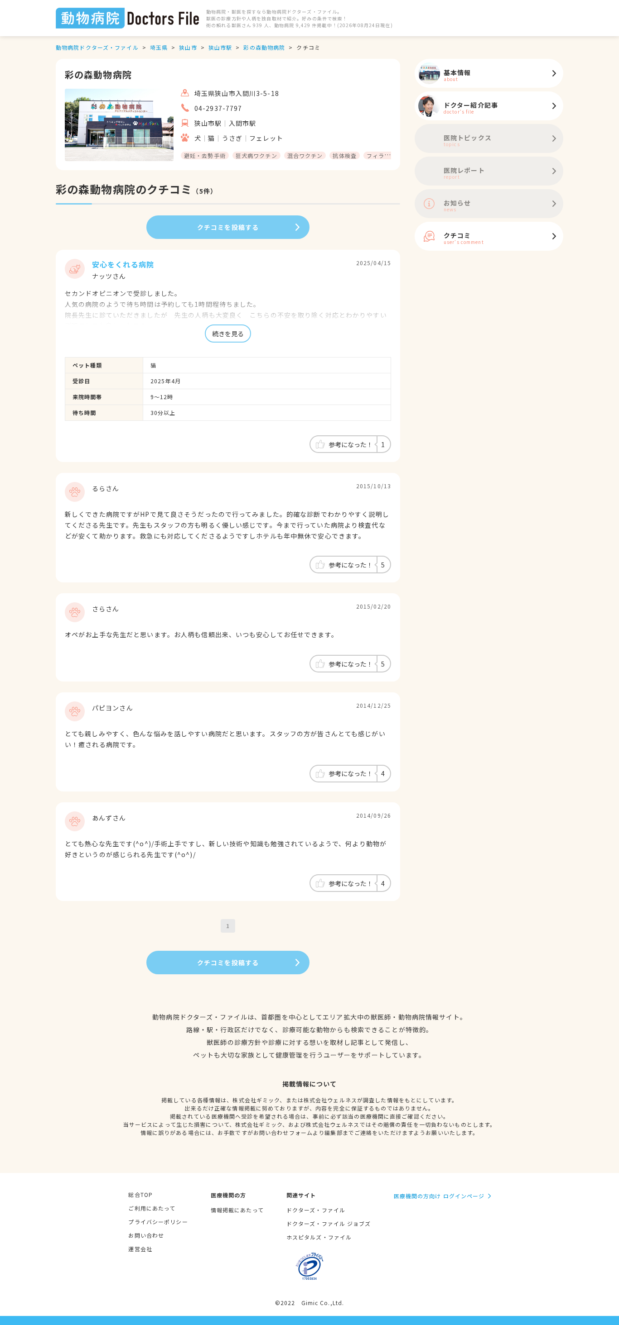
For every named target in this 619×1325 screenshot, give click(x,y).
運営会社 (140, 1249)
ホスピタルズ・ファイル (319, 1237)
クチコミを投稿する (228, 227)
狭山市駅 (220, 47)
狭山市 (188, 47)
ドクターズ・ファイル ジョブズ (328, 1223)
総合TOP (140, 1194)
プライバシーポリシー (158, 1221)
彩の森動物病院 (264, 47)
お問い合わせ (146, 1235)
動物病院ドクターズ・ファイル (97, 47)
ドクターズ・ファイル (315, 1210)
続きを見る (228, 333)
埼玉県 (159, 47)
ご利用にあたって (151, 1208)
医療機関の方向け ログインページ (439, 1196)
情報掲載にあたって (237, 1210)
